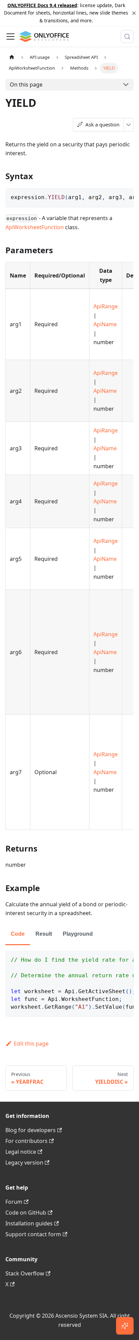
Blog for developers (30, 1130)
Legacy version (24, 1162)
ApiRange (105, 306)
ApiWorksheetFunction (34, 227)
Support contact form (33, 1234)
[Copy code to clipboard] (125, 196)
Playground (78, 934)
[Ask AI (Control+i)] (125, 1326)
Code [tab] (18, 934)
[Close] (134, 13)
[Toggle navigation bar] (10, 36)
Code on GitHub (25, 1212)
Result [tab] (43, 934)
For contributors (26, 1141)
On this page (26, 84)
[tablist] (69, 934)
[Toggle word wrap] (113, 196)
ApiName (105, 324)
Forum (13, 1201)
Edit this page (31, 1043)
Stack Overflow (24, 1273)
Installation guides (29, 1223)
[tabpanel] (69, 983)
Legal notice (20, 1151)
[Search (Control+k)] (127, 36)
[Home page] (11, 57)
